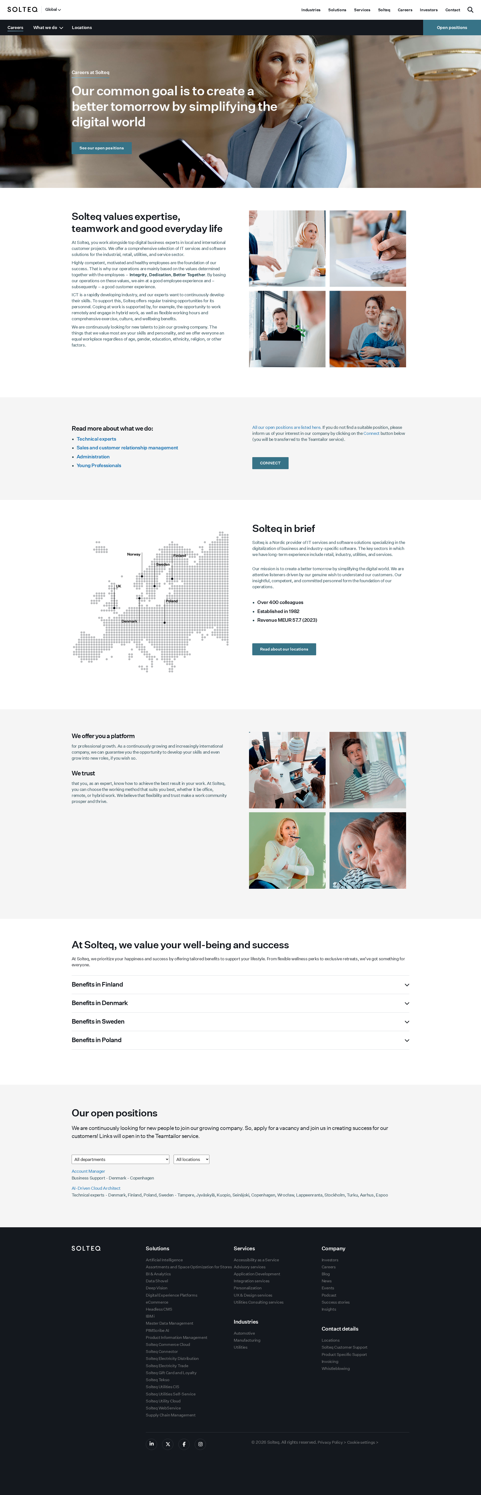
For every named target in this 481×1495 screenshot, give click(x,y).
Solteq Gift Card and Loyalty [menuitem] (171, 1372)
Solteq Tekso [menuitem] (157, 1379)
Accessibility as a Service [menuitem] (256, 1260)
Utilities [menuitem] (241, 1347)
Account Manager (88, 1171)
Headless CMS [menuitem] (159, 1309)
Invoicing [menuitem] (330, 1361)
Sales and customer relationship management (127, 447)
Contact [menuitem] (452, 10)
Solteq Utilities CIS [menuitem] (162, 1386)
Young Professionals (99, 465)
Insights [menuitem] (329, 1309)
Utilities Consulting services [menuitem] (259, 1302)
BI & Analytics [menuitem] (158, 1274)
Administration (93, 456)
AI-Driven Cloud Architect (96, 1188)
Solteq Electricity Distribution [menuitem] (172, 1358)
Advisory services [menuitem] (250, 1267)
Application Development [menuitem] (257, 1274)
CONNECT (270, 463)
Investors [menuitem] (429, 10)
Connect (372, 433)
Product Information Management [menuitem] (176, 1337)
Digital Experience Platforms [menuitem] (171, 1295)
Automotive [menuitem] (244, 1333)
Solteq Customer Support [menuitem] (345, 1347)
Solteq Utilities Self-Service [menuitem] (170, 1394)
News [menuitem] (327, 1281)
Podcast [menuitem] (329, 1295)
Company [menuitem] (333, 1248)
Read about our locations (284, 649)
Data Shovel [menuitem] (157, 1281)
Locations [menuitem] (82, 27)
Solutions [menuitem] (337, 10)
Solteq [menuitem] (384, 10)
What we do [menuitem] (45, 27)
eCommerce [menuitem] (157, 1302)
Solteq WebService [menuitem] (163, 1408)
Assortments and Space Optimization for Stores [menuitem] (189, 1267)
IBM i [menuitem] (150, 1316)
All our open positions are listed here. (286, 427)
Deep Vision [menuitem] (156, 1288)
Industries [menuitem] (311, 10)
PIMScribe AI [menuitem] (157, 1330)
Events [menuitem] (328, 1288)
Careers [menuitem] (405, 10)
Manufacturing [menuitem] (247, 1340)
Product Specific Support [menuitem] (344, 1354)
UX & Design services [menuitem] (253, 1295)
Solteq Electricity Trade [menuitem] (167, 1365)
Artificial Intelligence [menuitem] (164, 1260)
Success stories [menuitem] (336, 1302)
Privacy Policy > (332, 1442)
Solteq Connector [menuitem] (162, 1351)
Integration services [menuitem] (252, 1281)
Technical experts (96, 439)
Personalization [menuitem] (248, 1288)
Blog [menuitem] (326, 1274)
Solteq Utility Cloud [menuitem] (163, 1401)
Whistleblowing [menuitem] (336, 1368)
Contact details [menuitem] (340, 1329)
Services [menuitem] (362, 10)
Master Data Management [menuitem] (169, 1323)
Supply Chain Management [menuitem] (170, 1415)
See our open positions (101, 148)
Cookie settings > (363, 1442)
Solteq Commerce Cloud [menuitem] (168, 1344)
